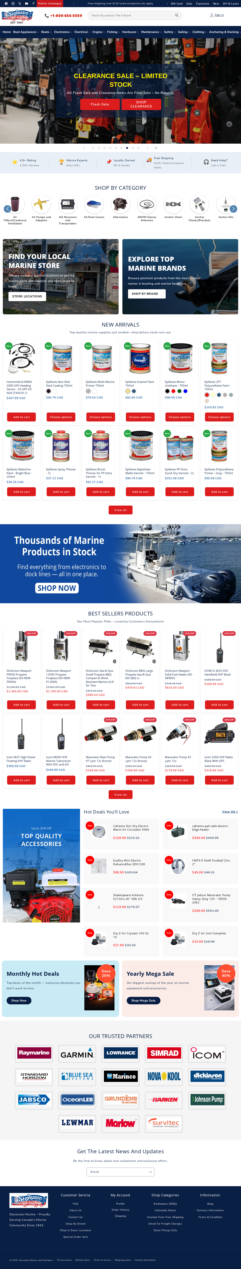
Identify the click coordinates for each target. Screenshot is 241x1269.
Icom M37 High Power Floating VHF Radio (21, 759)
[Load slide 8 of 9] (133, 148)
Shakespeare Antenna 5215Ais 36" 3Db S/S (128, 897)
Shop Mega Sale (143, 1001)
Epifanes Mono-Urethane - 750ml (176, 383)
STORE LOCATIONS (27, 296)
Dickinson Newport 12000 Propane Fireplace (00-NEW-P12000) (58, 676)
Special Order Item (141, 104)
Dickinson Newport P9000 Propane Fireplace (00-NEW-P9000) (19, 676)
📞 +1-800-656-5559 (63, 15)
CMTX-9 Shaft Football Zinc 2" (211, 862)
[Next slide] (147, 148)
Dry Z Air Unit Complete (209, 933)
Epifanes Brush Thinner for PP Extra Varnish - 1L (99, 473)
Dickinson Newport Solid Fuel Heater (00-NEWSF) (179, 674)
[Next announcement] (167, 3)
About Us (75, 1210)
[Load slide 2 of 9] (99, 148)
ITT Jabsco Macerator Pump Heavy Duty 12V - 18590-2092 (211, 898)
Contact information (145, 1260)
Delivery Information (210, 1210)
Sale (189, 3)
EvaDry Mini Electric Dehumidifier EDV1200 (129, 862)
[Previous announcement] (73, 3)
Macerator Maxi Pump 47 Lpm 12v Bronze (100, 759)
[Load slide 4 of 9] (110, 148)
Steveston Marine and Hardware (36, 1260)
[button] (7, 209)
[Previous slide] (84, 148)
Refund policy (83, 1260)
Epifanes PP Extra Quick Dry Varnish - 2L (179, 471)
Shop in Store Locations (75, 1230)
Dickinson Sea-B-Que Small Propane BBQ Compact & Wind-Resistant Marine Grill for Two (100, 678)
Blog (210, 1204)
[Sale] (99, 838)
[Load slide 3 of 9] (104, 148)
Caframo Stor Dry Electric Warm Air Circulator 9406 (131, 828)
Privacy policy (64, 1260)
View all (120, 510)
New (216, 3)
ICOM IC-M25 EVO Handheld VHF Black (217, 672)
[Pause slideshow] (157, 148)
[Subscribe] (150, 1172)
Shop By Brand (75, 1224)
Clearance (202, 3)
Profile (120, 1204)
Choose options (61, 417)
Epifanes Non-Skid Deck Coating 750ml (59, 383)
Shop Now (19, 1001)
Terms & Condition (210, 1217)
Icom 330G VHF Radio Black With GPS (218, 759)
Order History (121, 1210)
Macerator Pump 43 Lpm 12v (178, 759)
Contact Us (75, 1217)
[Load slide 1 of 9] (93, 148)
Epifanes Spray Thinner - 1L (61, 471)
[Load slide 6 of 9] (121, 148)
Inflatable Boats (165, 1210)
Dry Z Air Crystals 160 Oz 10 (131, 935)
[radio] (48, 391)
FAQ (76, 1204)
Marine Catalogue (50, 3)
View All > (230, 812)
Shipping (120, 1216)
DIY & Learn (231, 3)
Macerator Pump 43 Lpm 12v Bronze (138, 759)
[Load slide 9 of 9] (138, 148)
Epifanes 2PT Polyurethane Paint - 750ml (217, 385)
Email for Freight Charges (165, 1224)
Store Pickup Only (100, 104)
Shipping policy (123, 1260)
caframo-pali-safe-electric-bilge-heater (210, 828)
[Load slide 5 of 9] (116, 148)
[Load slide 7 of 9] (127, 148)
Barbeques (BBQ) (165, 1204)
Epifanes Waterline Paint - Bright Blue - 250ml (19, 473)
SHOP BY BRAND (145, 294)
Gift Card (177, 3)
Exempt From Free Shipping (165, 1217)
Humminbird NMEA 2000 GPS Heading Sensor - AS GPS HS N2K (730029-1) (19, 387)
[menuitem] (7, 32)
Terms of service (102, 1260)
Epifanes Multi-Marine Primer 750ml (100, 383)
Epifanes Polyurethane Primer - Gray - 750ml (218, 471)
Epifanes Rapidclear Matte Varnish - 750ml (139, 471)
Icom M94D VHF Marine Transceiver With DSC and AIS (58, 760)
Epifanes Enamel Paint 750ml (139, 383)
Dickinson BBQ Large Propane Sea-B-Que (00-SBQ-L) (139, 674)
